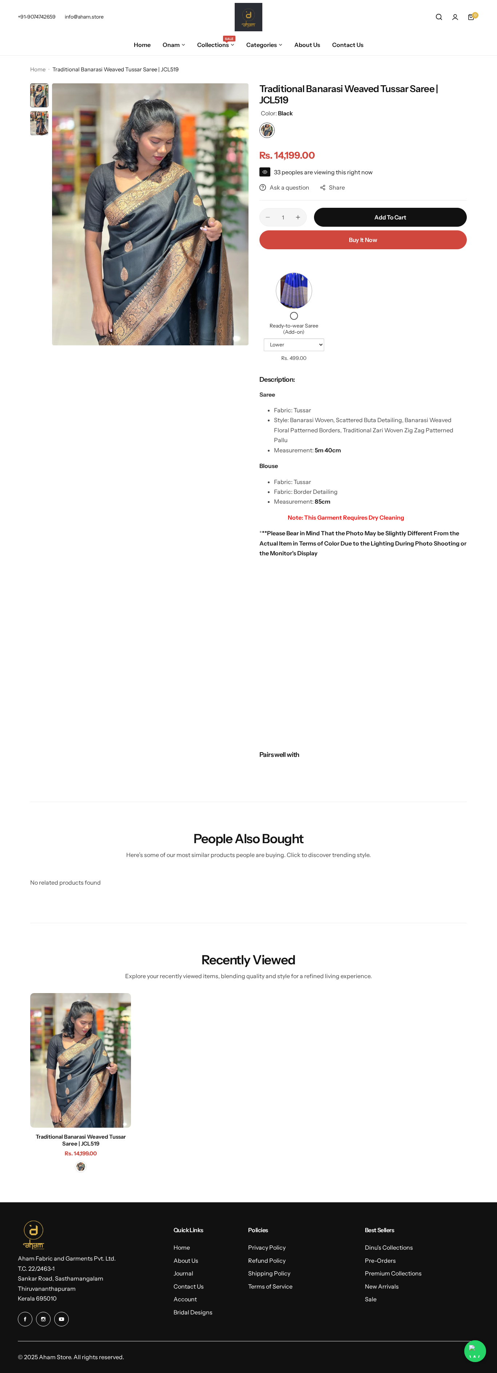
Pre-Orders (380, 1260)
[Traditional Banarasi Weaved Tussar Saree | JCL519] (80, 1060)
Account (185, 1299)
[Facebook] (25, 1319)
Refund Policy (267, 1260)
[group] (150, 214)
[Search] (439, 17)
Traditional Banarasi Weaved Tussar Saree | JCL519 (81, 1140)
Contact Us (189, 1286)
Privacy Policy (267, 1247)
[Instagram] (43, 1319)
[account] (455, 17)
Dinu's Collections (389, 1247)
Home (37, 69)
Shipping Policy (269, 1273)
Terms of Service (270, 1286)
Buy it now (363, 239)
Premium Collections (393, 1273)
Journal (183, 1273)
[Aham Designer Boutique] (248, 17)
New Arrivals (382, 1286)
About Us (186, 1260)
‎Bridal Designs (193, 1312)
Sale (371, 1299)
